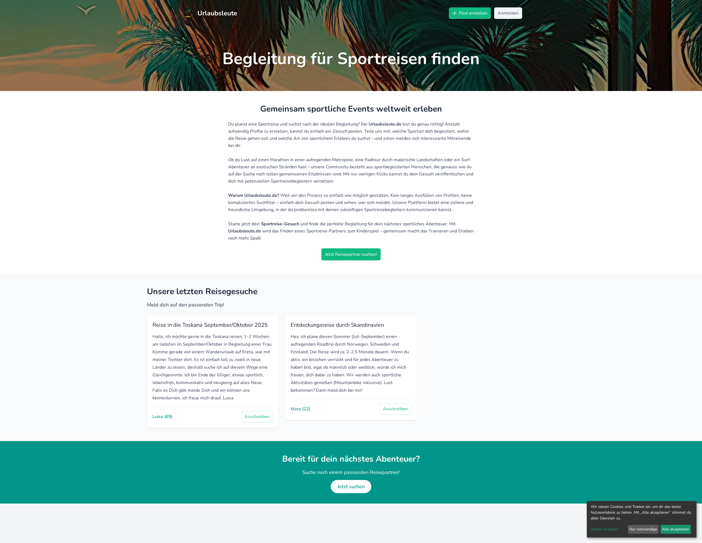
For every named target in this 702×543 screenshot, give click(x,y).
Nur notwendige (643, 529)
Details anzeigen (604, 529)
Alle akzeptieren (675, 529)
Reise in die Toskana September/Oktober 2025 (210, 325)
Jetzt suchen (351, 486)
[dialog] (642, 519)
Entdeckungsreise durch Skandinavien (337, 325)
